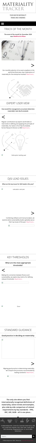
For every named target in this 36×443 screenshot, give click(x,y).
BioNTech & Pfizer (19, 36)
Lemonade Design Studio (27, 440)
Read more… (30, 74)
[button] (2, 23)
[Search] (33, 436)
